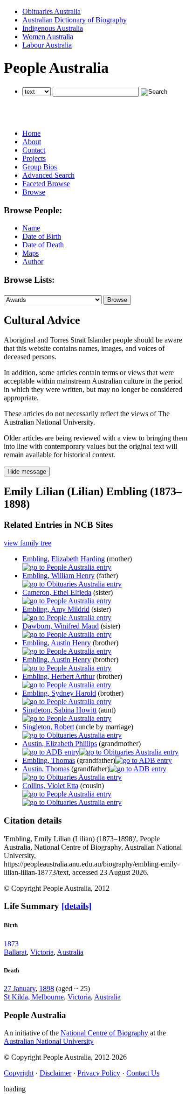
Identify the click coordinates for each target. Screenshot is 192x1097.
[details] (76, 906)
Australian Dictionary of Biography (74, 20)
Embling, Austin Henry (56, 643)
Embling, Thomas (48, 760)
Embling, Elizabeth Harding (63, 559)
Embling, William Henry (58, 576)
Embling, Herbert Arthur (58, 676)
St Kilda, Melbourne (34, 997)
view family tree (27, 543)
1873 (11, 944)
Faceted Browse (46, 184)
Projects (34, 158)
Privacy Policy (98, 1073)
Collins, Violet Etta (50, 786)
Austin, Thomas (45, 769)
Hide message (26, 471)
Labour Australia (47, 45)
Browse (33, 192)
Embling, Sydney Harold (59, 693)
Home (31, 133)
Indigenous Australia (52, 28)
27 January (19, 988)
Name (31, 228)
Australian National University (49, 1041)
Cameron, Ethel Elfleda (56, 592)
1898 (46, 988)
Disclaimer (55, 1073)
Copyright (19, 1073)
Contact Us (142, 1073)
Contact (33, 150)
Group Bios (39, 167)
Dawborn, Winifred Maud (60, 626)
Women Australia (47, 37)
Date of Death (43, 245)
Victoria (42, 952)
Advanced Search (48, 175)
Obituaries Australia (51, 11)
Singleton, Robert (48, 727)
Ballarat (15, 952)
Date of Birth (41, 236)
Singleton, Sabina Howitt (59, 710)
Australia (70, 952)
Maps (30, 253)
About (31, 142)
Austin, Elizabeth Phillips (59, 744)
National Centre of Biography (104, 1033)
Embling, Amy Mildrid (55, 609)
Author (32, 262)
